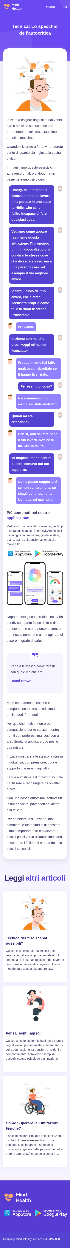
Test (64, 7)
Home (50, 7)
